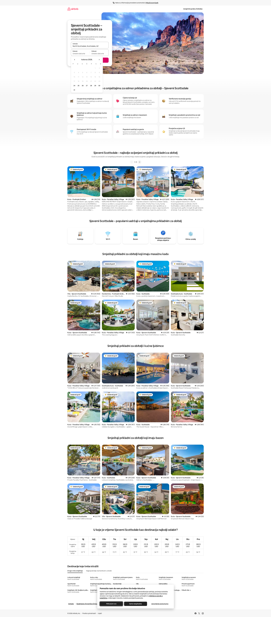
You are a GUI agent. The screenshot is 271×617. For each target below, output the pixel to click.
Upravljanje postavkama (159, 604)
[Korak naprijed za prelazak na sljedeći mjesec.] (99, 59)
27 (87, 86)
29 (95, 86)
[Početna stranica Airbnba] (72, 9)
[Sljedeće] (139, 162)
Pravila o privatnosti (89, 613)
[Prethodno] (131, 162)
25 (78, 86)
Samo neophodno (135, 604)
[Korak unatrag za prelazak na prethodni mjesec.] (74, 59)
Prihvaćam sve (111, 604)
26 (82, 86)
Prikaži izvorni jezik (152, 3)
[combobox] (90, 46)
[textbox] (80, 53)
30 (99, 86)
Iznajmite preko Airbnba (192, 9)
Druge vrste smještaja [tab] (75, 571)
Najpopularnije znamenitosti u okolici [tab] (99, 571)
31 (74, 90)
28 (91, 86)
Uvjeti (100, 613)
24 (74, 86)
